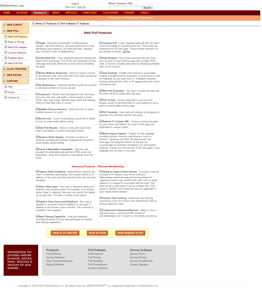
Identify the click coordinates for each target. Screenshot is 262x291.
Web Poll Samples (17, 47)
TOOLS (144, 12)
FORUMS (129, 12)
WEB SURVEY (15, 25)
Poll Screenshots (97, 264)
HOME (6, 12)
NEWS (56, 12)
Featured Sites (15, 58)
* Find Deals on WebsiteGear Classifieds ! (130, 17)
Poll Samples (95, 260)
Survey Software (55, 257)
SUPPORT (12, 81)
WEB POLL (13, 31)
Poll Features (95, 253)
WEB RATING (14, 75)
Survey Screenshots (141, 260)
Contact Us (14, 97)
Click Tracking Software (59, 260)
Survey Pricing (138, 257)
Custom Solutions (17, 52)
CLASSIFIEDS (110, 12)
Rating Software (55, 264)
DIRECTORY (90, 12)
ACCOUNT (22, 12)
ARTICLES (71, 12)
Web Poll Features (17, 36)
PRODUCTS (40, 13)
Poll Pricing (94, 257)
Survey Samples (139, 264)
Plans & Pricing (16, 42)
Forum (11, 92)
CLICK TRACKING (17, 69)
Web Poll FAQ (15, 63)
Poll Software (53, 253)
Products (52, 250)
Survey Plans (137, 253)
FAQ (10, 87)
